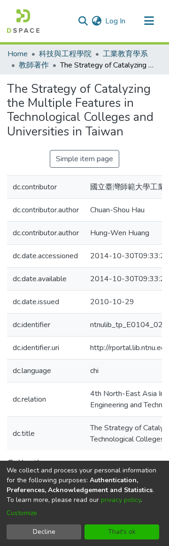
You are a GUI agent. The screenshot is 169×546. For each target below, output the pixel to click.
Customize (22, 513)
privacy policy (121, 499)
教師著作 (34, 65)
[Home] (23, 21)
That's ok (122, 531)
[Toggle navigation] (149, 21)
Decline (44, 531)
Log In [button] (115, 21)
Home (18, 54)
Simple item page (84, 159)
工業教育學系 (125, 54)
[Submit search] (83, 21)
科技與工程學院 (65, 54)
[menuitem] (96, 21)
